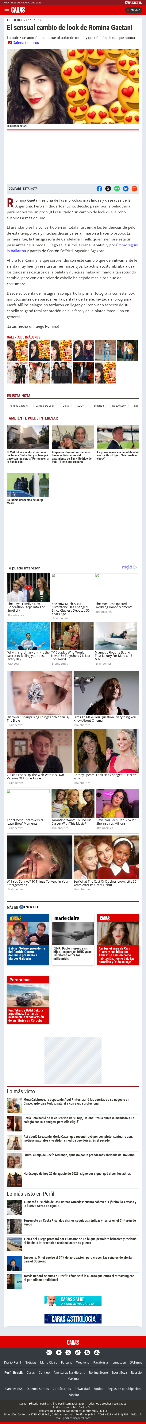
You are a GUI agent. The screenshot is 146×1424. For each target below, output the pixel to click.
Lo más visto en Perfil (30, 1194)
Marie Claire (48, 1362)
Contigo (44, 1372)
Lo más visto (21, 1091)
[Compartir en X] (108, 188)
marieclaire (73, 919)
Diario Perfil (12, 1362)
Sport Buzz (119, 1372)
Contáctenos (62, 1389)
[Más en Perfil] (29, 907)
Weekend (83, 1362)
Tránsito (73, 1395)
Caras (31, 1372)
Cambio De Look (45, 405)
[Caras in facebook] (59, 1352)
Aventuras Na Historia (69, 1372)
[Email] (134, 188)
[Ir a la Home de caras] (18, 11)
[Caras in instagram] (49, 1352)
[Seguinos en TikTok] (78, 1352)
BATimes (136, 1362)
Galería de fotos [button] (26, 42)
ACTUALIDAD (14, 20)
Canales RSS (14, 1389)
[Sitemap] (97, 1352)
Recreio (136, 1372)
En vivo (135, 10)
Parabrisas (101, 1362)
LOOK (80, 405)
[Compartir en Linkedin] (126, 188)
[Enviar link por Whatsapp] (117, 188)
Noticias (30, 1362)
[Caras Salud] (73, 1305)
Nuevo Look (119, 405)
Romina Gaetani (19, 405)
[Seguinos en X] (68, 1352)
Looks (137, 405)
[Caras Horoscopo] (73, 1322)
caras (118, 919)
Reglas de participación (124, 1389)
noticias (28, 919)
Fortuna (66, 1362)
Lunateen (119, 1362)
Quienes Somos (37, 1389)
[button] (73, 89)
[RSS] (87, 1352)
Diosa (66, 405)
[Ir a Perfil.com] (133, 3)
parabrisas (28, 980)
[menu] (7, 10)
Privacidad (82, 1389)
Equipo (99, 1389)
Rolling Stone (98, 1372)
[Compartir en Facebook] (99, 188)
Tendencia (98, 405)
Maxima (73, 1379)
